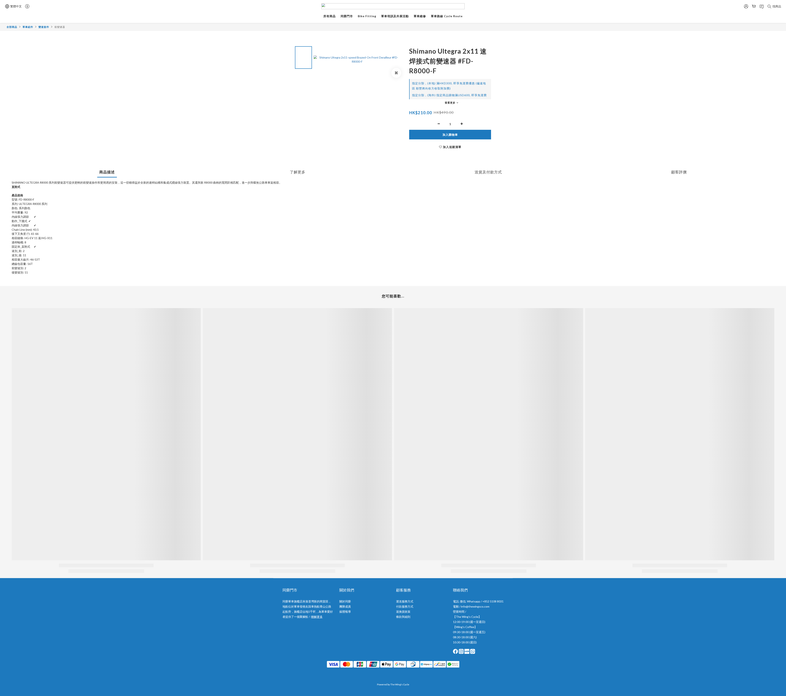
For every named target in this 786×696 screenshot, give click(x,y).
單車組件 (28, 26)
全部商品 (12, 26)
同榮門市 (347, 16)
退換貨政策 (403, 611)
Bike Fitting (367, 16)
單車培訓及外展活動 (395, 16)
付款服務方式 (404, 606)
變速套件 (43, 26)
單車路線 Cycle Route (447, 16)
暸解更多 (317, 616)
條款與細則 (403, 616)
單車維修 (420, 16)
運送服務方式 (404, 601)
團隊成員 (345, 606)
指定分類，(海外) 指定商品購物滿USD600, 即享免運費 (449, 95)
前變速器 (59, 26)
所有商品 (329, 16)
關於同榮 (345, 601)
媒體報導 (345, 611)
